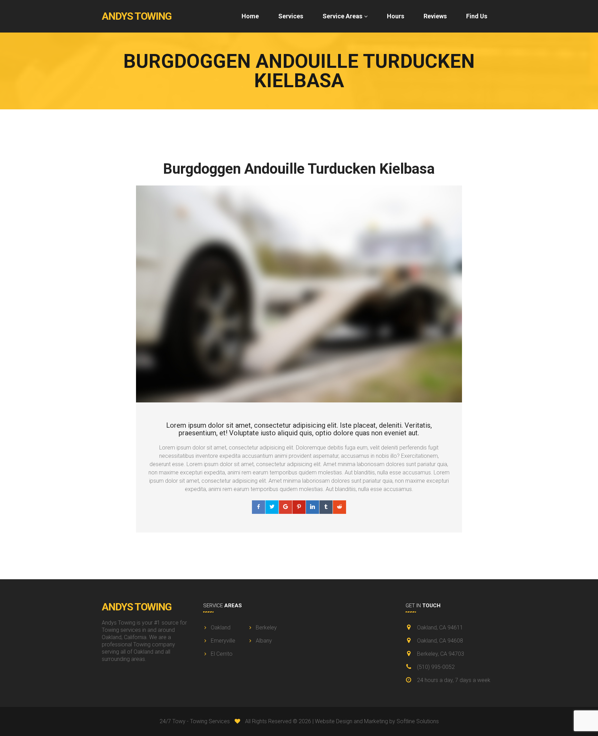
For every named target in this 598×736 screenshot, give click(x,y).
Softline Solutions (418, 721)
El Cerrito (222, 654)
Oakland (220, 627)
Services (290, 16)
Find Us (476, 16)
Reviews (435, 16)
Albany (264, 640)
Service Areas (342, 16)
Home (250, 16)
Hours (395, 16)
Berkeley (266, 627)
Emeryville (223, 640)
